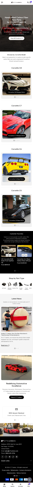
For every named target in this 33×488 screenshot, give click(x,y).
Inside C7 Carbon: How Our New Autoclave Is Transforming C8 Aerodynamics (14, 334)
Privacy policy (6, 470)
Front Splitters (26, 289)
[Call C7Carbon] (29, 479)
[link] (8, 429)
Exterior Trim (15, 288)
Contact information (25, 470)
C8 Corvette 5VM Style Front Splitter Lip (7, 260)
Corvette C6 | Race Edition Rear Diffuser (24, 260)
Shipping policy (11, 473)
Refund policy (15, 470)
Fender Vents (20, 289)
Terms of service (21, 473)
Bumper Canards (10, 289)
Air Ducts (4, 288)
